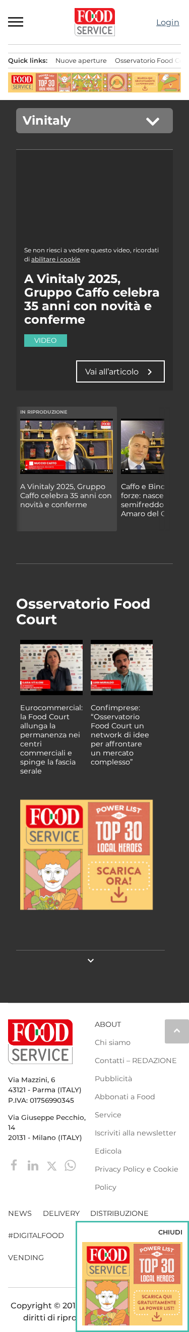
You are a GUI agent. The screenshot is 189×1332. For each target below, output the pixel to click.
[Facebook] (15, 1165)
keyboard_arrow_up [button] (177, 1030)
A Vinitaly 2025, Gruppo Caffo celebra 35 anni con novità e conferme (66, 495)
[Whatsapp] (70, 1165)
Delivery (61, 1213)
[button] (16, 22)
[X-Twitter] (52, 1165)
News (20, 1213)
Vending (26, 1257)
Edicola (108, 1151)
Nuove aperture (81, 60)
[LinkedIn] (34, 1165)
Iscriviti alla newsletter (135, 1132)
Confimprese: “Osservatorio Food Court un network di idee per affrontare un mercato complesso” (120, 735)
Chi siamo (113, 1042)
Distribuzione (119, 1213)
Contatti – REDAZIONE (136, 1060)
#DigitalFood (36, 1235)
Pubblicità (113, 1078)
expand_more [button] (91, 961)
